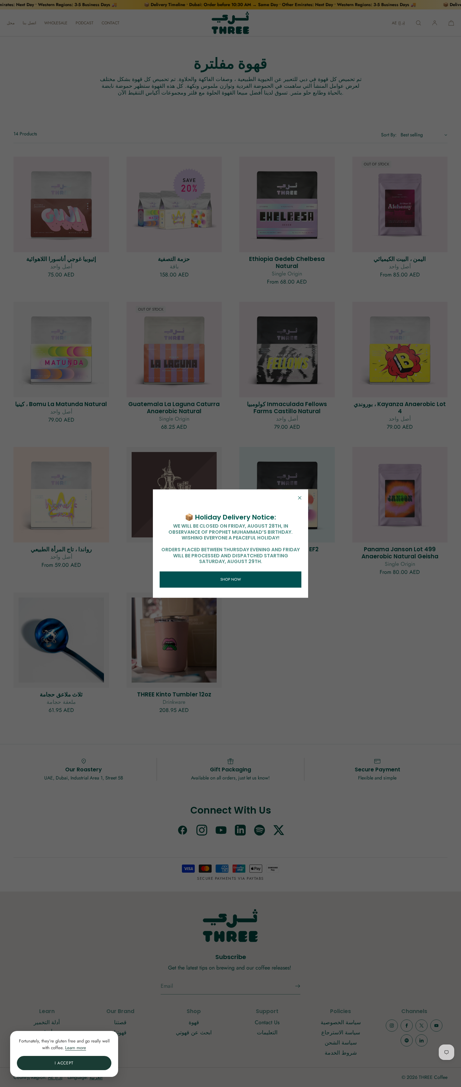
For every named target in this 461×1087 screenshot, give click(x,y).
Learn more (75, 1047)
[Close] (299, 497)
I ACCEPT (64, 1063)
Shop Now (230, 579)
